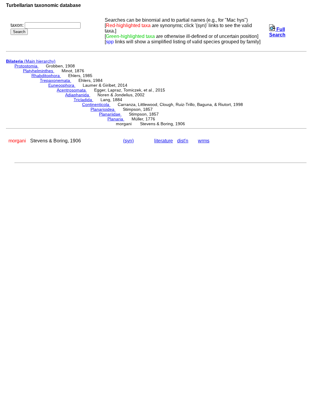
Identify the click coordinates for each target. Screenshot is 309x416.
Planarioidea (103, 109)
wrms (203, 140)
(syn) (128, 140)
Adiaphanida (77, 94)
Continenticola (96, 104)
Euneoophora (61, 85)
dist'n (182, 140)
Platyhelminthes (38, 70)
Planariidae (110, 114)
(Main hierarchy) (31, 61)
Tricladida (83, 99)
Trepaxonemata (55, 80)
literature (163, 140)
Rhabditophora (46, 75)
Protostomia (26, 66)
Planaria (115, 118)
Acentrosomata (72, 90)
